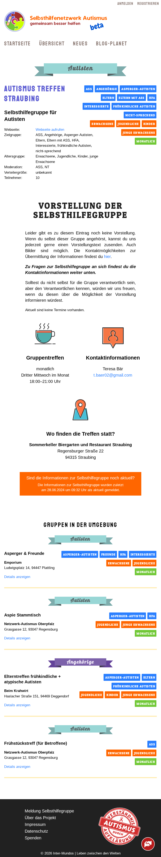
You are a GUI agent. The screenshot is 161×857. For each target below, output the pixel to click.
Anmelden (125, 3)
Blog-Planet (111, 43)
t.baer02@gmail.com (112, 375)
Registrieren (148, 3)
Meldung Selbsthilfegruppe (49, 811)
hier (107, 256)
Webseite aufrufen (50, 130)
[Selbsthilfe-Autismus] (57, 34)
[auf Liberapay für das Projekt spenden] (148, 844)
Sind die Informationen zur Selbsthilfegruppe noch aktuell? (80, 484)
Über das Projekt (40, 817)
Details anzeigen (17, 577)
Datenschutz (36, 831)
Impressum (35, 824)
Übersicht (52, 43)
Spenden (33, 838)
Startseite (17, 43)
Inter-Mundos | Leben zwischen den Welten (87, 853)
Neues (80, 43)
